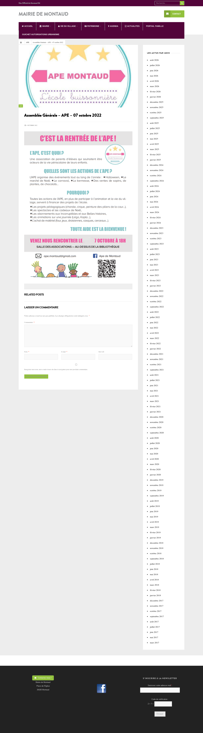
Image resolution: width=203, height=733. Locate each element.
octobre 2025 (155, 112)
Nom (26, 352)
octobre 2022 (155, 301)
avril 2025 (154, 144)
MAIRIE (45, 26)
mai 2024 (154, 201)
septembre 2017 (157, 616)
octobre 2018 (155, 553)
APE (27, 42)
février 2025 (155, 154)
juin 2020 (154, 448)
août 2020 (154, 437)
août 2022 (154, 311)
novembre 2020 (156, 422)
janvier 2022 (155, 348)
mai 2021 (154, 390)
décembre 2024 (156, 165)
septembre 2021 (157, 369)
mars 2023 (154, 275)
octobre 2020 (155, 427)
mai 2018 (154, 574)
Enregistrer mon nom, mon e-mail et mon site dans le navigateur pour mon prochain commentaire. (56, 369)
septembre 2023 (157, 243)
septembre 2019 (157, 495)
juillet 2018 (155, 563)
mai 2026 (154, 75)
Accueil (28, 26)
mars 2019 (154, 527)
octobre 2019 (155, 490)
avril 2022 (154, 332)
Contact (176, 14)
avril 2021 (154, 395)
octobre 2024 (155, 175)
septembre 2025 (157, 117)
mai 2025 (154, 138)
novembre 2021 (156, 359)
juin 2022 (154, 322)
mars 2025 (154, 149)
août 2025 (154, 123)
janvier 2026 (155, 96)
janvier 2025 (155, 159)
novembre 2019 (156, 485)
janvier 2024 (155, 222)
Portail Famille (155, 26)
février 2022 (155, 343)
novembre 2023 (156, 233)
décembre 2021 (156, 353)
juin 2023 (154, 259)
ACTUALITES (133, 26)
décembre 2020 (156, 416)
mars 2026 (154, 86)
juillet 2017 (155, 626)
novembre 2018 (156, 548)
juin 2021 (154, 385)
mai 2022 (154, 327)
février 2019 (155, 532)
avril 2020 (154, 458)
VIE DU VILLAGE (68, 26)
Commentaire (29, 322)
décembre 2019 (156, 479)
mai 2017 (154, 637)
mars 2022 (154, 338)
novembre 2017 (156, 605)
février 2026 (155, 91)
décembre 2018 (156, 542)
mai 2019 (154, 516)
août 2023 (154, 249)
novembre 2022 (156, 296)
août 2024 (154, 186)
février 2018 (155, 590)
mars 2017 (154, 642)
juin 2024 (154, 196)
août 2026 (154, 60)
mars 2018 (154, 584)
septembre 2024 (157, 180)
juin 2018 (154, 569)
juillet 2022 (155, 317)
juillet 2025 (155, 128)
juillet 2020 (155, 443)
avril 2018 (154, 579)
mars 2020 (154, 464)
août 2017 (154, 621)
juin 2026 (154, 70)
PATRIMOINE (93, 26)
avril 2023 (154, 270)
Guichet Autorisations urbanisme (40, 34)
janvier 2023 (155, 285)
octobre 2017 (155, 611)
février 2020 (155, 469)
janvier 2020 (155, 474)
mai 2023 (154, 264)
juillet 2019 (155, 506)
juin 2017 (154, 632)
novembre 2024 (156, 170)
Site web (101, 352)
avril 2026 (154, 81)
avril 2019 (154, 521)
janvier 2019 (155, 537)
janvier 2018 (155, 595)
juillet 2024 (155, 191)
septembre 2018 (157, 558)
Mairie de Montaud (43, 14)
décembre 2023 (156, 228)
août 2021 (154, 374)
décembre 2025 (156, 102)
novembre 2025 (156, 107)
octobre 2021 (155, 364)
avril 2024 (154, 207)
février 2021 (155, 406)
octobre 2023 (155, 238)
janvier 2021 (155, 411)
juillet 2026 (155, 65)
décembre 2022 (156, 290)
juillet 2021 (155, 380)
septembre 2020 (157, 432)
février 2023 (155, 280)
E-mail (64, 352)
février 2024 (155, 217)
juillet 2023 (155, 254)
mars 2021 (154, 401)
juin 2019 (154, 511)
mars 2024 (154, 212)
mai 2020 (154, 453)
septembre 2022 (157, 306)
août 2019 (154, 500)
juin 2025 (154, 133)
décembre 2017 (156, 600)
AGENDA (114, 26)
